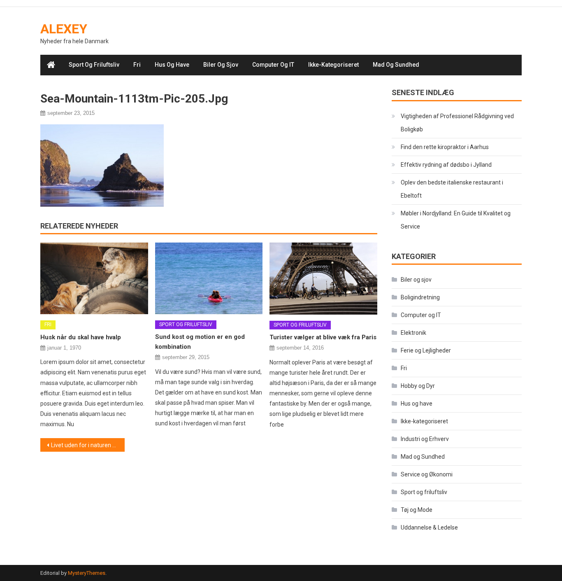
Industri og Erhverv (425, 439)
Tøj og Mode (416, 509)
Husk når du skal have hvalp (80, 337)
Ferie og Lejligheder (426, 350)
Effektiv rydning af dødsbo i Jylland (446, 164)
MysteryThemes (86, 573)
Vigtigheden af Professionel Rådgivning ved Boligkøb (457, 123)
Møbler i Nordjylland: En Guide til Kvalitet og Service (456, 220)
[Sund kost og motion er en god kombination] (209, 278)
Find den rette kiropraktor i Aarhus (445, 147)
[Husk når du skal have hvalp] (94, 278)
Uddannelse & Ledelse (429, 527)
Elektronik (413, 332)
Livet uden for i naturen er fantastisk (88, 445)
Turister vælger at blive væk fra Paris (322, 337)
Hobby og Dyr (418, 386)
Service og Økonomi (427, 474)
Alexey (63, 29)
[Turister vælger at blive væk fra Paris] (323, 278)
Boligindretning (420, 297)
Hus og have (172, 64)
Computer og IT (273, 64)
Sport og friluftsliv (94, 64)
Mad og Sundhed (396, 64)
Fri (137, 64)
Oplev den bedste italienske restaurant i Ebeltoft (452, 189)
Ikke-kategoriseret (333, 64)
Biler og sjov (220, 64)
